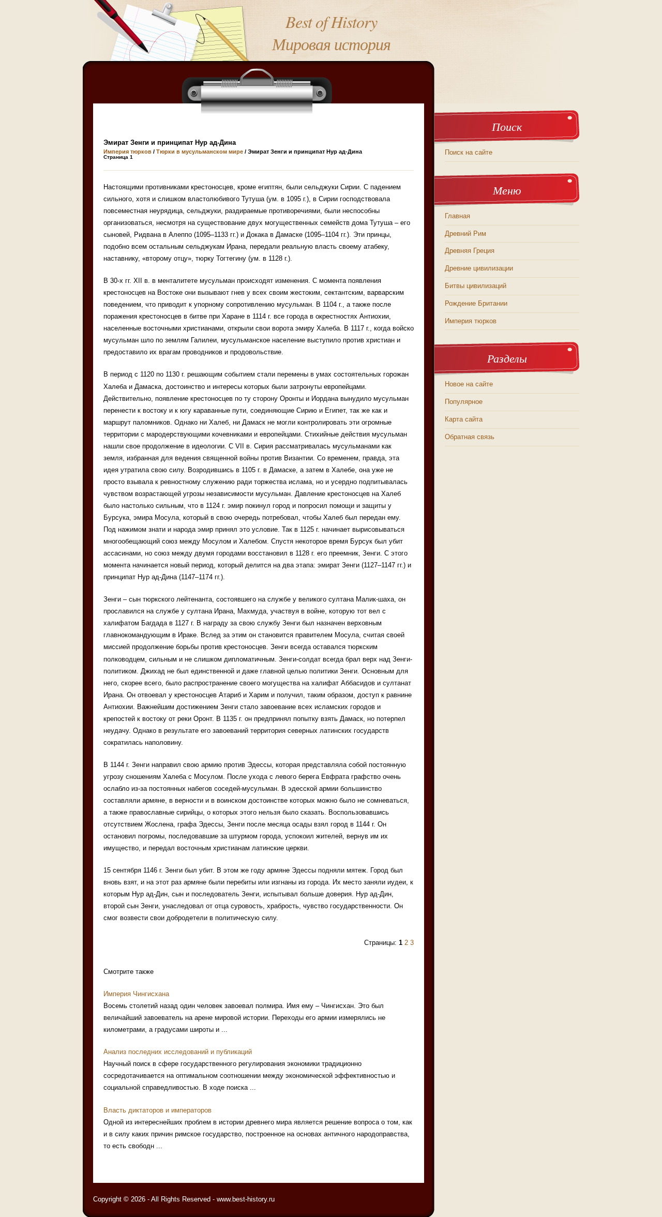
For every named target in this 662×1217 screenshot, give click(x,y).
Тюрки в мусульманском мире (199, 151)
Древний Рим (465, 233)
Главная (457, 216)
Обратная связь (469, 437)
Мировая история (331, 44)
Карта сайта (464, 419)
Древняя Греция (469, 250)
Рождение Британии (476, 303)
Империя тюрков (127, 151)
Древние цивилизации (479, 268)
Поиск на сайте (468, 152)
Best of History (331, 21)
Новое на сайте (469, 384)
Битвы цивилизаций (475, 286)
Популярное (464, 401)
